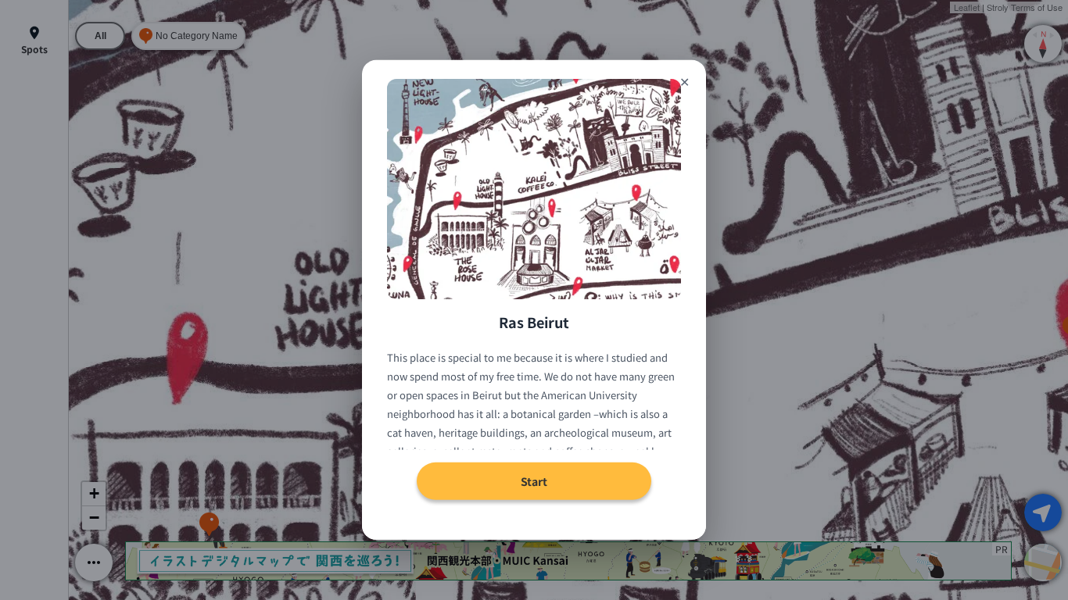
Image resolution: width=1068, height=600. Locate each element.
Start (534, 481)
